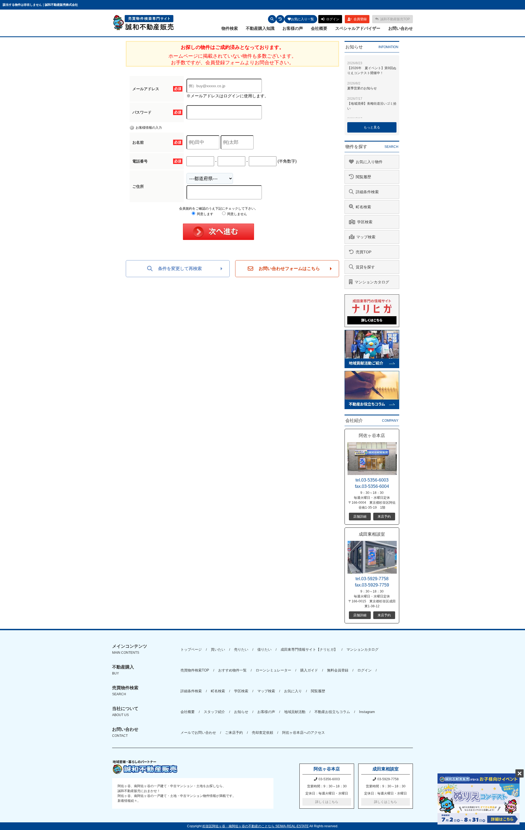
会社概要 (319, 28)
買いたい (218, 649)
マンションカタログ (362, 649)
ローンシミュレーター (273, 670)
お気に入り (293, 691)
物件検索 (229, 28)
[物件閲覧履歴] (280, 19)
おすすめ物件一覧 (232, 670)
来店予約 (384, 516)
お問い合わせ (400, 28)
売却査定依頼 (262, 733)
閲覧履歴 (318, 691)
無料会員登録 (337, 670)
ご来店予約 (234, 733)
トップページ (191, 649)
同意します (204, 214)
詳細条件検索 (191, 691)
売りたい (241, 649)
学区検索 (241, 691)
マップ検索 (266, 691)
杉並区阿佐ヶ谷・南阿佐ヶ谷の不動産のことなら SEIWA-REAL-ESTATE (255, 826)
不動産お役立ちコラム (332, 712)
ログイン (364, 670)
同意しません (236, 214)
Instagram (367, 712)
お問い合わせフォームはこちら (289, 268)
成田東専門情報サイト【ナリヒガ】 (309, 649)
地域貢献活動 (294, 712)
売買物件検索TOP (194, 670)
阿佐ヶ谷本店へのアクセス (303, 733)
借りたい (264, 649)
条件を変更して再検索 (180, 268)
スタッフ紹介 (214, 712)
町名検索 (218, 691)
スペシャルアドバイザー (357, 28)
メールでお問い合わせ (198, 733)
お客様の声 (292, 28)
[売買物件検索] (272, 19)
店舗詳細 (359, 516)
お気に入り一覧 (302, 19)
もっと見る (372, 127)
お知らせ (241, 712)
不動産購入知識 (260, 28)
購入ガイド (309, 670)
